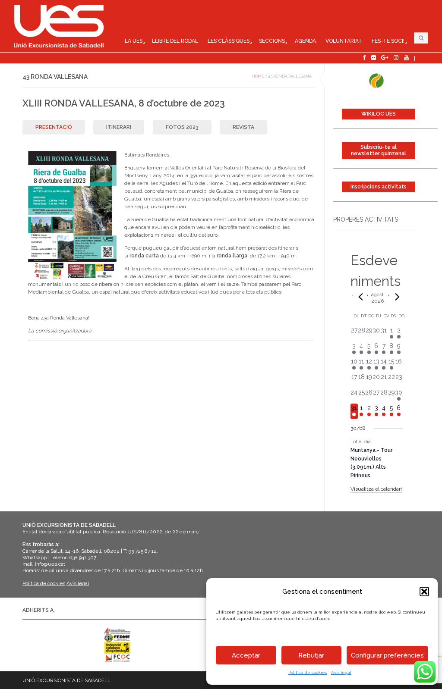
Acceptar (246, 655)
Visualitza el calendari (376, 489)
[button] (424, 591)
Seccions (272, 41)
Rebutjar (311, 655)
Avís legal (341, 672)
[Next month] (397, 296)
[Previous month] (361, 296)
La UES (133, 41)
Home (258, 76)
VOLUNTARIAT (343, 41)
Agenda (305, 41)
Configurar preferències (387, 655)
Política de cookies (307, 672)
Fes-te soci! (388, 41)
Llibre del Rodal (175, 41)
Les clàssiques (228, 41)
